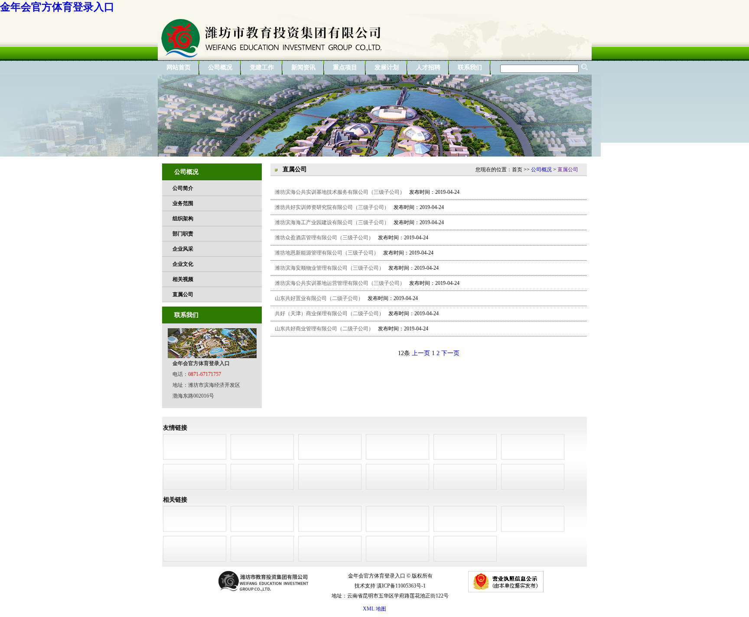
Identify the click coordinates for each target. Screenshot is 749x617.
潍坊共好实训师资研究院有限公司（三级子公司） (332, 207)
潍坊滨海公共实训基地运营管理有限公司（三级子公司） (340, 283)
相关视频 (183, 279)
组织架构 (183, 218)
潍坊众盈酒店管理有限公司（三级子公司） (324, 238)
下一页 (450, 353)
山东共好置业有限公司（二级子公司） (319, 298)
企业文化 (183, 264)
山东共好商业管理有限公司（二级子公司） (324, 329)
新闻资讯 (303, 67)
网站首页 (178, 67)
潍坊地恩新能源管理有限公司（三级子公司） (327, 253)
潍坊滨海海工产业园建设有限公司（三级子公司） (332, 222)
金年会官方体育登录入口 (57, 7)
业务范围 (183, 203)
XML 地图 (374, 609)
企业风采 (183, 249)
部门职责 (183, 234)
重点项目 (345, 67)
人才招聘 (428, 67)
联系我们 (470, 67)
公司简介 (183, 188)
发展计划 (386, 67)
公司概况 (220, 67)
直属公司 (183, 294)
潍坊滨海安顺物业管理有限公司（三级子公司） (329, 268)
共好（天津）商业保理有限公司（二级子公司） (329, 313)
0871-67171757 (204, 374)
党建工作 (262, 67)
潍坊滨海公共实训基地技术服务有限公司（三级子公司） (340, 192)
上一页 (421, 353)
